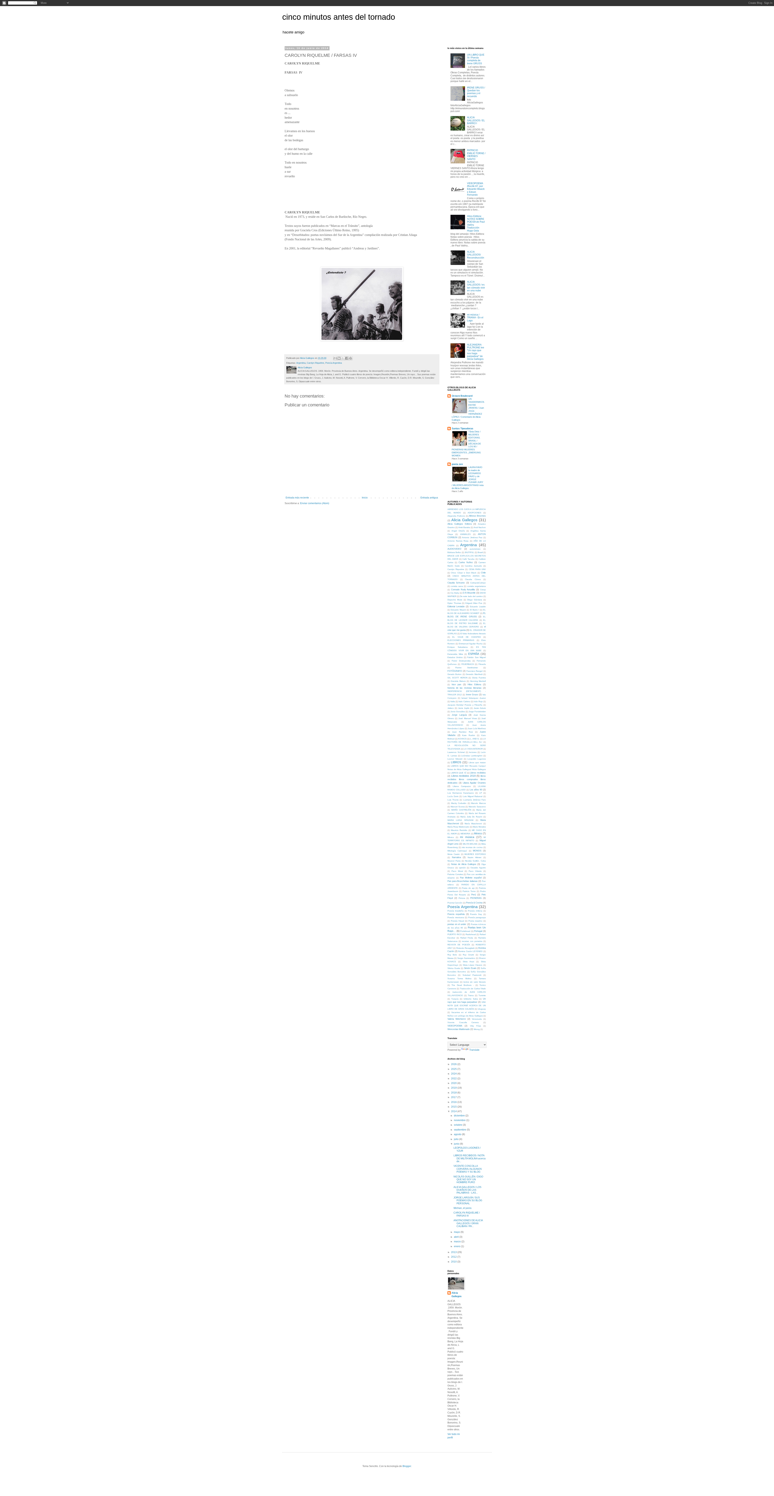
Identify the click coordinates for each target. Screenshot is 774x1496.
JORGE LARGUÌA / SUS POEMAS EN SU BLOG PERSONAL (468, 1200)
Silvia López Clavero (473, 965)
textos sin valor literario (474, 982)
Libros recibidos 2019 (463, 775)
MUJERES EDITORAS (475, 854)
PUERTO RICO (454, 934)
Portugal (478, 931)
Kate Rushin (468, 735)
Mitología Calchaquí (457, 851)
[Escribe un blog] (339, 358)
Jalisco (450, 708)
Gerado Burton (454, 674)
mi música (467, 837)
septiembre (460, 1129)
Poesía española (456, 914)
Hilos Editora (474, 684)
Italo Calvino (464, 701)
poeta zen (457, 464)
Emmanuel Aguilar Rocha (471, 644)
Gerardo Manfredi (474, 674)
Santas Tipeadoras (462, 428)
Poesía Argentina (333, 363)
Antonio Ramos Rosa (457, 541)
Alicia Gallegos (464, 520)
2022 (454, 1078)
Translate (474, 1050)
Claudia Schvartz (456, 582)
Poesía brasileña (455, 911)
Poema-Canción (454, 903)
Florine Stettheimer (466, 668)
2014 (454, 1111)
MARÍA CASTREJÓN (461, 810)
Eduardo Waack (458, 610)
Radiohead (471, 934)
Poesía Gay (476, 914)
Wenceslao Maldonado (458, 1029)
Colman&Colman (478, 583)
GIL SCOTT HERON (457, 678)
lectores (472, 752)
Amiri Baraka (464, 527)
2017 (454, 1097)
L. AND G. (475, 739)
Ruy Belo (452, 955)
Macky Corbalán (459, 803)
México (478, 833)
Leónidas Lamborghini (471, 756)
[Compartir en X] (343, 358)
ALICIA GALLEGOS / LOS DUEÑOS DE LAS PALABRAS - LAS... (467, 1190)
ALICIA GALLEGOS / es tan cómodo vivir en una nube (476, 286)
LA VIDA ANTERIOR (473, 749)
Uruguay (482, 1009)
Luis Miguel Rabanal (472, 796)
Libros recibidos (478, 772)
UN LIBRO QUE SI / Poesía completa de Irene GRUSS (475, 59)
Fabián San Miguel (476, 657)
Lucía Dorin (453, 796)
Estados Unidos (455, 657)
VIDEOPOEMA (454, 1026)
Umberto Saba (471, 999)
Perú (473, 894)
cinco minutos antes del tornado (338, 16)
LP (480, 793)
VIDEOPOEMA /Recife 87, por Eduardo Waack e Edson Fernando (476, 189)
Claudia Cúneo (473, 579)
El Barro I (474, 610)
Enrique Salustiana (457, 647)
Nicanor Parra (454, 861)
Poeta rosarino (475, 921)
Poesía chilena (475, 911)
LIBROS (456, 762)
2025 (454, 1069)
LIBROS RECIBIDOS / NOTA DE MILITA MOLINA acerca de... (470, 1158)
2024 (454, 1073)
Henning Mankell (478, 681)
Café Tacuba (468, 559)
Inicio (365, 497)
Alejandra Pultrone (456, 516)
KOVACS (462, 739)
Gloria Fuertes (479, 678)
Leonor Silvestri (454, 759)
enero (457, 1246)
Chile (483, 572)
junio (457, 1143)
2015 (454, 1106)
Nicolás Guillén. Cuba (475, 861)
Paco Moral (457, 871)
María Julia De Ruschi (471, 817)
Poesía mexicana (455, 917)
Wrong (477, 1029)
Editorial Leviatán (456, 606)
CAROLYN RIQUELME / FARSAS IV (467, 1214)
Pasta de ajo (468, 888)
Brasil (480, 552)
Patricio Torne (469, 891)
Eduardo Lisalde (478, 606)
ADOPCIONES (474, 513)
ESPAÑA (473, 653)
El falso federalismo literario (473, 633)
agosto (458, 1134)
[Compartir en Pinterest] (351, 358)
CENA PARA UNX (477, 569)
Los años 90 (476, 789)
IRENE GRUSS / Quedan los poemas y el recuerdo (476, 92)
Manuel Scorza (458, 807)
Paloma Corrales (455, 874)
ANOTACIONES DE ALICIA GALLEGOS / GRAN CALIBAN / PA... (468, 1223)
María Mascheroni (473, 823)
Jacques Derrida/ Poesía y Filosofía (464, 705)
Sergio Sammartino (466, 958)
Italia (452, 701)
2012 (454, 1256)
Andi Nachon (480, 527)
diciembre (459, 1115)
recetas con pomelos (472, 941)
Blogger (407, 1466)
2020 (454, 1083)
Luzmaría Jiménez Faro (474, 800)
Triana (471, 995)
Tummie (482, 995)
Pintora (462, 898)
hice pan (456, 684)
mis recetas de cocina (472, 847)
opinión (462, 868)
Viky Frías (475, 1026)
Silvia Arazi (468, 961)
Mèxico (450, 837)
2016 (454, 1102)
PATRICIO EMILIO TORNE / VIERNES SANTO (476, 154)
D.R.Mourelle (469, 593)
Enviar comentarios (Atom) (314, 503)
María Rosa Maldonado (458, 827)
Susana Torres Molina (459, 978)
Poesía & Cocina (474, 902)
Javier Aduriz (480, 708)
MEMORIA (465, 834)
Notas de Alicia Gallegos (463, 864)
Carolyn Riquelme (315, 363)
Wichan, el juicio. (463, 1208)
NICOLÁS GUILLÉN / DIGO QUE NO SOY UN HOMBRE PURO (468, 1179)
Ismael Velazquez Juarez (473, 698)
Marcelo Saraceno (477, 807)
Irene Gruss (472, 694)
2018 (454, 1092)
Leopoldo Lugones (476, 759)
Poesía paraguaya (477, 917)
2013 (454, 1252)
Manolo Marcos (478, 803)
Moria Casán (453, 854)
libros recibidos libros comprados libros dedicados (466, 779)
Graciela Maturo (458, 681)
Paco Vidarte (475, 871)
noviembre (460, 1120)
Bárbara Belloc (454, 552)
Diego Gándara (474, 600)
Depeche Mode (454, 600)
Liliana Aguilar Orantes (474, 783)
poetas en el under (456, 924)
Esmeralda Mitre (455, 654)
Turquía (455, 999)
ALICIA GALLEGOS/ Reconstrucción (475, 254)
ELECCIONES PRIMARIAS (460, 640)
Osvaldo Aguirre (478, 868)
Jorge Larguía (459, 715)
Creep (483, 590)
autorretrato (475, 549)
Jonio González (457, 711)
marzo (457, 1241)
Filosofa (482, 664)
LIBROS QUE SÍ (458, 773)
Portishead (465, 931)
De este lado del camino (471, 596)
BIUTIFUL (469, 552)
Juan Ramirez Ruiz (462, 732)
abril (456, 1236)
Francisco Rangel (474, 671)
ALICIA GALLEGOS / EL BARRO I (476, 120)
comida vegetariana (476, 586)
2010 (454, 1261)
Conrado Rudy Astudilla (463, 589)
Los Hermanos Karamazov (460, 793)
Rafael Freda (466, 938)
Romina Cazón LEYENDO (470, 951)
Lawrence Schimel (456, 752)
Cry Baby (454, 593)
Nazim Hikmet (475, 857)
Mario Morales (479, 827)
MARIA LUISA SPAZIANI (460, 820)
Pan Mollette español (471, 877)
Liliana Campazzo (462, 786)
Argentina (301, 363)
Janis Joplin (463, 708)
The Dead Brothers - (463, 985)
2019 (454, 1087)
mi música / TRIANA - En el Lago (475, 317)
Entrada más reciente (297, 497)
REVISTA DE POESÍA (458, 945)
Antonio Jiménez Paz (472, 537)
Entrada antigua (429, 497)
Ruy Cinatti (468, 955)
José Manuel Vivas (467, 718)
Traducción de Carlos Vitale (473, 988)
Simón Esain (470, 968)
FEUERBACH (467, 664)
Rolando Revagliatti (465, 948)
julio (456, 1139)
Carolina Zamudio (473, 566)
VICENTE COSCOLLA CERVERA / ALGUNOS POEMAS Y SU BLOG (468, 1169)
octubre (458, 1124)
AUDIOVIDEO (454, 549)
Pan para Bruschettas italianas (462, 881)
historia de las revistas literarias (464, 688)
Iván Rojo (478, 701)
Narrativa (456, 857)
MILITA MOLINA (470, 844)
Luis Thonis (453, 800)
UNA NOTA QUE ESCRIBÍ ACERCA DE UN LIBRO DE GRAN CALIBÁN (466, 1005)
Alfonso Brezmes (477, 516)
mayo (457, 1232)
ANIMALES (465, 534)
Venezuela (477, 1019)
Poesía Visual (457, 921)
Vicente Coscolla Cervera (463, 1022)
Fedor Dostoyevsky (461, 661)
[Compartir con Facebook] (347, 358)
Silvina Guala (453, 968)
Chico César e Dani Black (463, 573)
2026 (454, 1064)
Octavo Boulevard (462, 396)
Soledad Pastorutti (472, 975)
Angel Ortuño (458, 531)
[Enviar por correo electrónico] (335, 358)
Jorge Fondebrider (477, 711)
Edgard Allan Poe (473, 603)
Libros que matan (477, 762)
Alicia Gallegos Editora (459, 524)
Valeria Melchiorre (456, 1019)
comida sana (457, 586)
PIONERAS (476, 898)
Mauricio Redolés (459, 830)
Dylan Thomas (454, 603)
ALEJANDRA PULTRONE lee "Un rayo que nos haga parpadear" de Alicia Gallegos (475, 352)
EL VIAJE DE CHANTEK (466, 637)
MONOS (477, 850)
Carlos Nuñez (466, 562)
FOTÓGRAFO (454, 671)
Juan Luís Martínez (477, 728)
